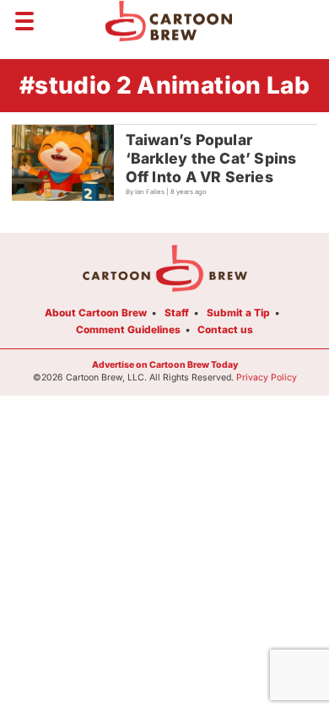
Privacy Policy (266, 377)
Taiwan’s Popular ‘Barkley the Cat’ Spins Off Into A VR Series (211, 158)
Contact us (225, 329)
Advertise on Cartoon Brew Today (165, 364)
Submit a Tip (238, 312)
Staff (176, 312)
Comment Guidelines (128, 329)
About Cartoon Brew (96, 312)
